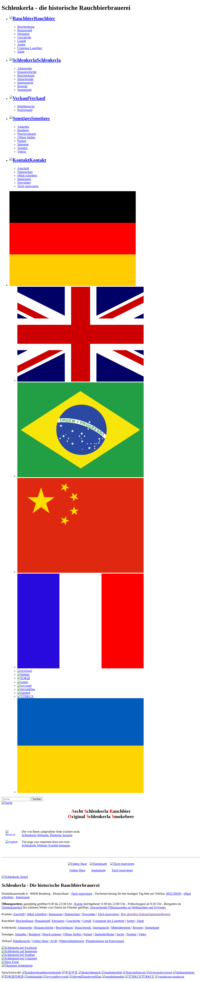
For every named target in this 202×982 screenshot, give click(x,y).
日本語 (19, 976)
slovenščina (94, 976)
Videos (21, 151)
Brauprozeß (24, 30)
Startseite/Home (104, 934)
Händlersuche (26, 106)
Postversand (24, 110)
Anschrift (23, 168)
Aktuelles (23, 126)
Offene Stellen (26, 137)
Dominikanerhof (12, 907)
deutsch (96, 972)
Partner (21, 141)
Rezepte (22, 86)
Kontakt (37, 160)
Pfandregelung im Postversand (105, 941)
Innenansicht (25, 82)
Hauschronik (25, 79)
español (119, 976)
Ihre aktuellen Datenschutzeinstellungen (145, 914)
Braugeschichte (26, 72)
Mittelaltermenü (121, 927)
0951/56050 (173, 893)
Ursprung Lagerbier (29, 48)
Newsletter (24, 182)
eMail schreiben (27, 175)
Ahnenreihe (24, 68)
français (141, 972)
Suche (120, 934)
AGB (53, 941)
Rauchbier (44, 18)
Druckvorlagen (26, 133)
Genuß (21, 41)
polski (39, 976)
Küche (78, 904)
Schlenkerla (49, 60)
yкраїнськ (177, 976)
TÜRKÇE (147, 976)
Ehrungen (23, 34)
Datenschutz (25, 172)
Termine (22, 148)
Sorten (21, 44)
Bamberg (23, 130)
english (117, 972)
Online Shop (77, 870)
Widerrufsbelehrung (71, 941)
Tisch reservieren (27, 186)
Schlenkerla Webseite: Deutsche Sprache (47, 835)
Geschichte (24, 37)
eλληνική (166, 972)
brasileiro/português (49, 972)
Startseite (23, 144)
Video (142, 934)
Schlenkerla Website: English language (46, 845)
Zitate (20, 51)
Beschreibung (26, 26)
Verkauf (37, 98)
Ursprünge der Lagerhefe (108, 921)
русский (63, 976)
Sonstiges (40, 118)
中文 (74, 972)
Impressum (24, 179)
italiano (190, 972)
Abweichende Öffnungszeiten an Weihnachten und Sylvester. (128, 907)
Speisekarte (24, 89)
